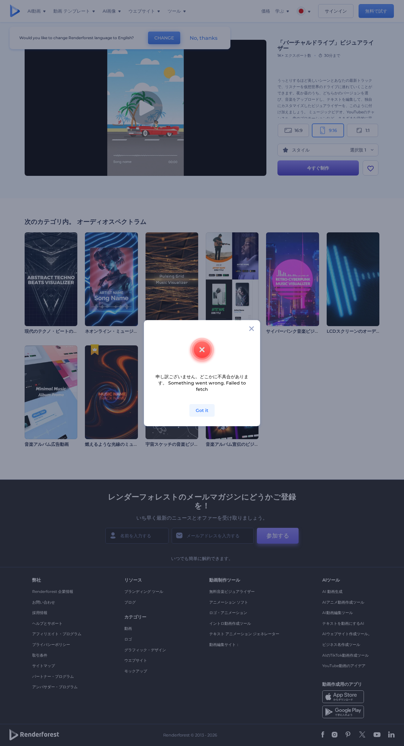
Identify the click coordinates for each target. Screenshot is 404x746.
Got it (202, 410)
